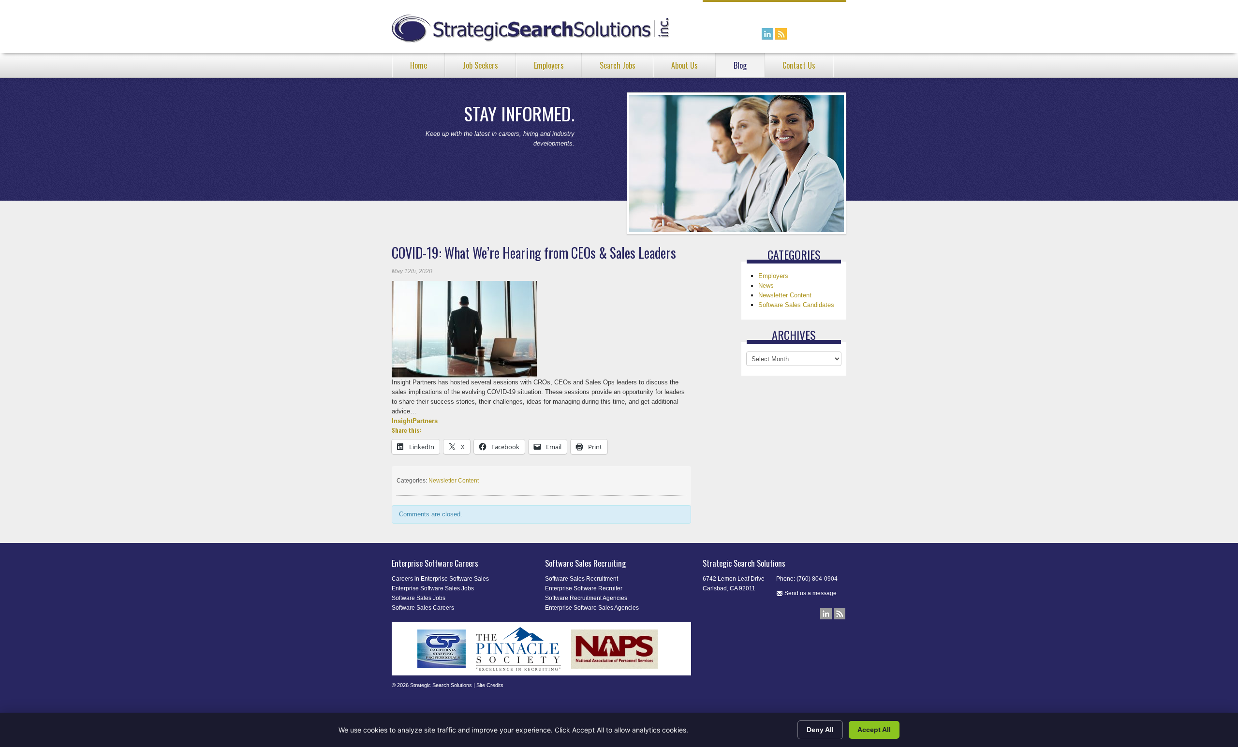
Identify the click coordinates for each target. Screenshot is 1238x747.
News (766, 285)
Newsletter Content (453, 480)
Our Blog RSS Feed (781, 34)
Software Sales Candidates (796, 304)
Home (418, 65)
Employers (549, 65)
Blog (740, 65)
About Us (684, 65)
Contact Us (798, 65)
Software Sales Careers (423, 607)
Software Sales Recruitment (581, 578)
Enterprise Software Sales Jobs (433, 588)
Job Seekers (480, 65)
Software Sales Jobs (418, 598)
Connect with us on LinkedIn (767, 34)
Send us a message (810, 593)
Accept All (874, 729)
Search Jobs (617, 65)
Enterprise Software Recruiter (583, 588)
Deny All (820, 729)
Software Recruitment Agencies (586, 598)
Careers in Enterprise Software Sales (440, 578)
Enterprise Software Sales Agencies (592, 607)
